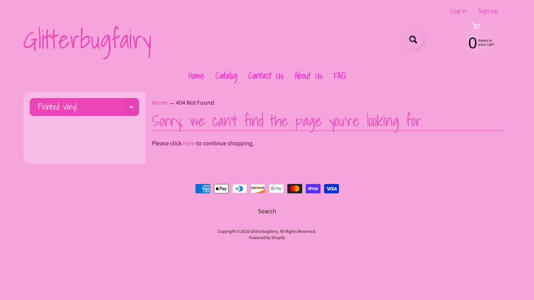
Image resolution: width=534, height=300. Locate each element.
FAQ (340, 75)
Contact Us (266, 75)
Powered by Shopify (267, 238)
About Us (309, 75)
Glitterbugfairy (87, 39)
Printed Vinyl (88, 108)
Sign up (488, 11)
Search (267, 211)
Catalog (226, 75)
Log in (458, 11)
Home (196, 75)
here (189, 143)
